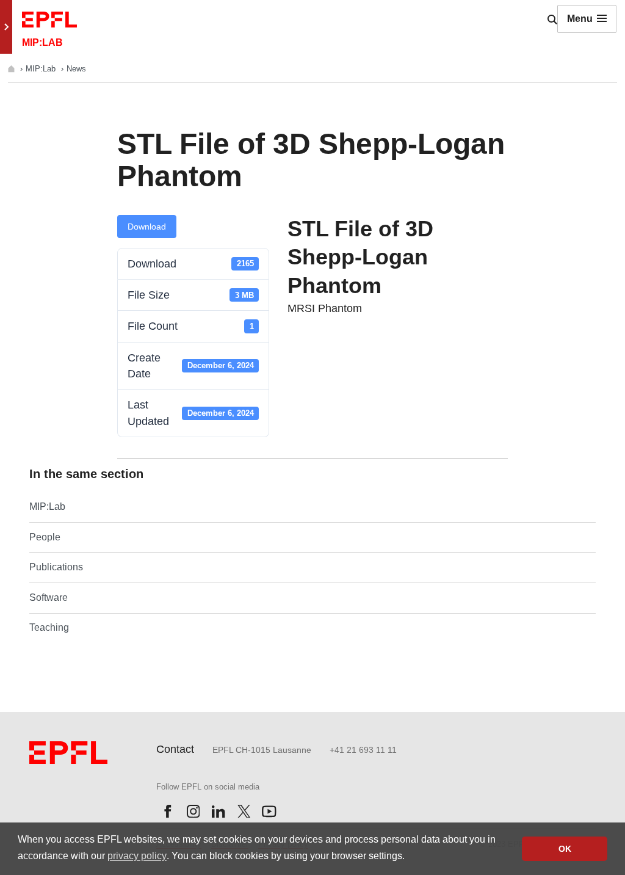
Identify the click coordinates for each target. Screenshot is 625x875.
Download (147, 226)
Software (48, 597)
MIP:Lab (42, 68)
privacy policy (137, 856)
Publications (56, 567)
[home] (12, 68)
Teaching (49, 627)
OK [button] (564, 849)
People (44, 537)
